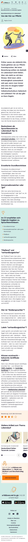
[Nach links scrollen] (18, 455)
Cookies (13, 523)
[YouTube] (13, 514)
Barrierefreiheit (13, 527)
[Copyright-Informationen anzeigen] (27, 51)
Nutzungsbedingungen (13, 525)
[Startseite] (1, 8)
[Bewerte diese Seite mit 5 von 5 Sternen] (15, 416)
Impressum (13, 532)
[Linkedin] (17, 514)
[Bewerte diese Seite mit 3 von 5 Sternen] (9, 416)
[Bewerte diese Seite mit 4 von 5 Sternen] (12, 416)
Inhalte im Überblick (13, 518)
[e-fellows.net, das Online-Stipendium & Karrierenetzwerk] (5, 2)
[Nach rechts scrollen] (24, 455)
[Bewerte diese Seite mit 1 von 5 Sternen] (2, 416)
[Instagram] (9, 514)
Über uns (13, 520)
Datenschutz (13, 529)
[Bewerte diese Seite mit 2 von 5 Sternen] (5, 416)
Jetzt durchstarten (10, 477)
